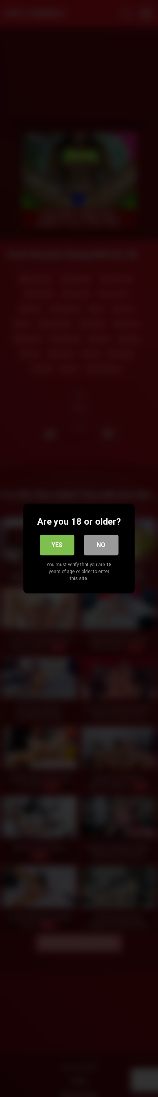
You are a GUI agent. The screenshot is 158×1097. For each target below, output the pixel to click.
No (101, 544)
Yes (57, 544)
